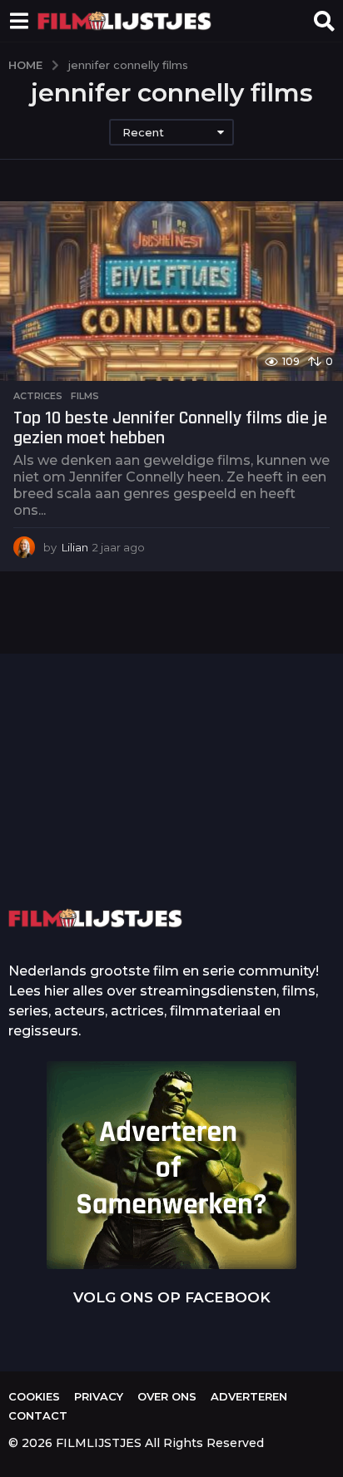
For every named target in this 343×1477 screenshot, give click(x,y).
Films (85, 396)
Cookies (34, 1396)
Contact (37, 1415)
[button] (18, 20)
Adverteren (249, 1396)
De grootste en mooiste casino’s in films (257, 839)
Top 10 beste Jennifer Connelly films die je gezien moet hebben (170, 428)
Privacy (98, 1396)
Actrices (37, 396)
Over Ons (166, 1396)
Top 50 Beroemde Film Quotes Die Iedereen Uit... (89, 815)
